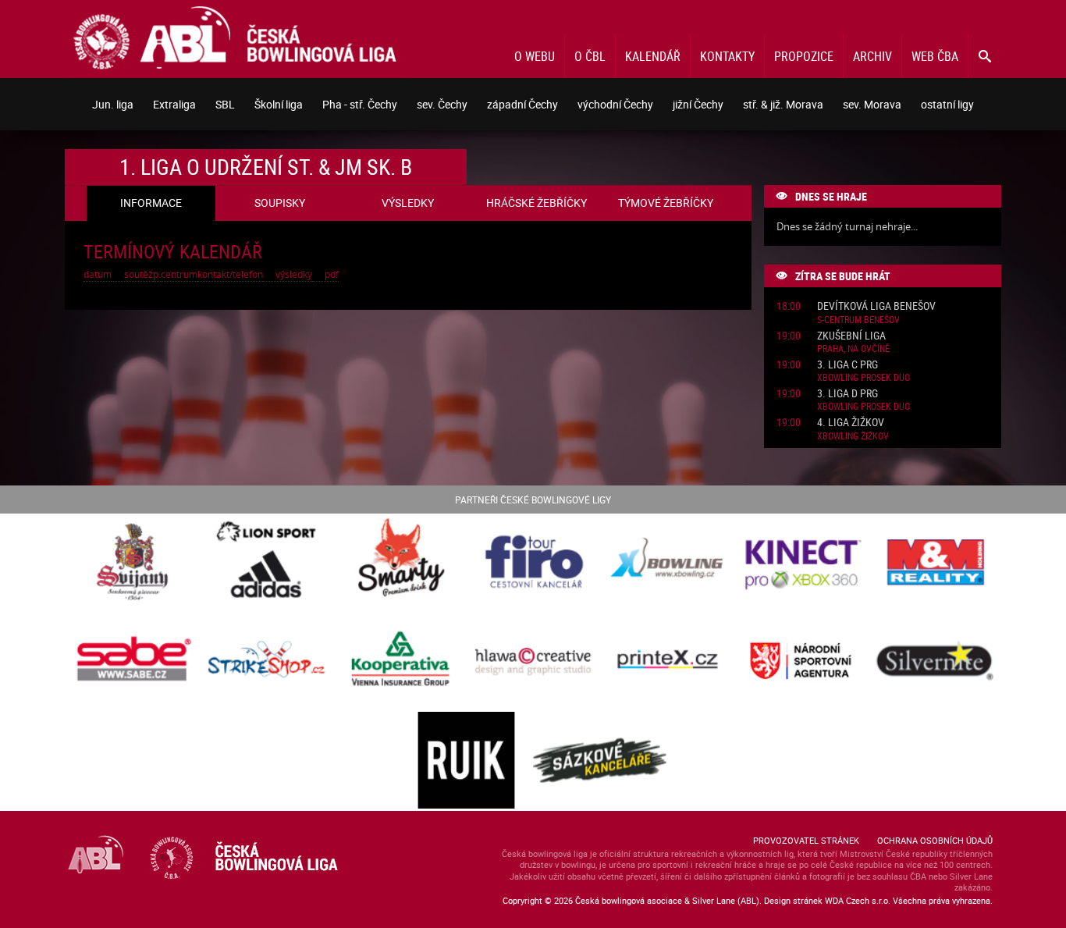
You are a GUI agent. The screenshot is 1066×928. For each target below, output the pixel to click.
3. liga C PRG (847, 365)
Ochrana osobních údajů (935, 840)
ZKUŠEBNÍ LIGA (851, 336)
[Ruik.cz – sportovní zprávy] (466, 761)
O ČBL (590, 56)
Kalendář (652, 56)
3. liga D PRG (847, 393)
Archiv (872, 56)
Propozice (803, 56)
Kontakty (727, 56)
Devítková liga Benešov (876, 306)
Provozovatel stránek (806, 840)
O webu (534, 56)
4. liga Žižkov (850, 422)
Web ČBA (934, 56)
